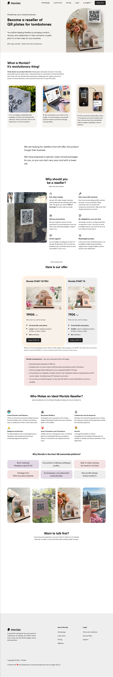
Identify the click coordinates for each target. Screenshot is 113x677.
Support (85, 639)
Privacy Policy (87, 636)
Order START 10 (75, 340)
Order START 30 (33, 340)
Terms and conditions (90, 632)
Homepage (46, 3)
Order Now (100, 3)
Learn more (58, 3)
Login (77, 3)
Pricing (68, 3)
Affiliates (61, 643)
